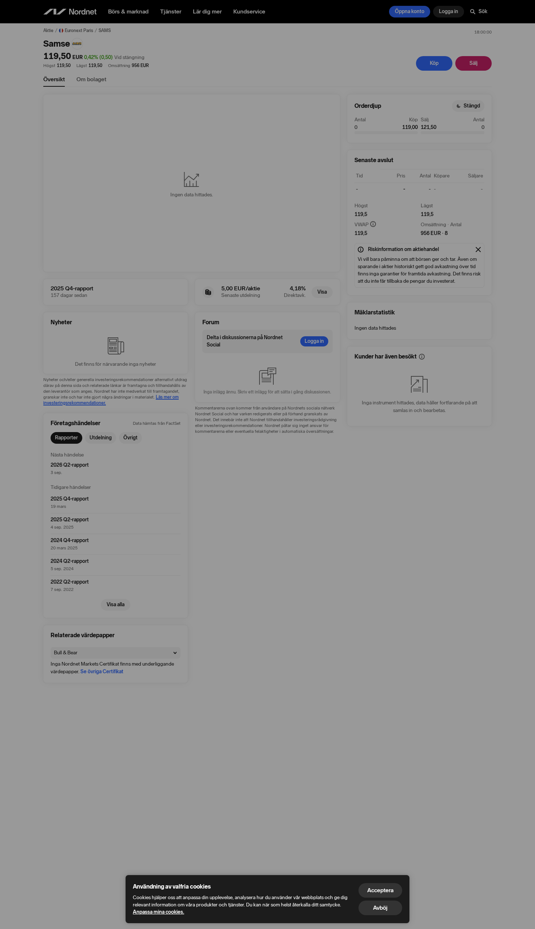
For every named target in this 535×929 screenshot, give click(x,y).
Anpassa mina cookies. (158, 912)
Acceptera (380, 890)
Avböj (380, 907)
